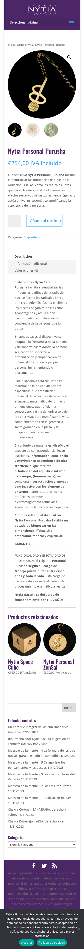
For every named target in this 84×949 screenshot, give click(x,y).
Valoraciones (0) (26, 270)
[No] (78, 929)
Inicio (11, 45)
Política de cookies (52, 942)
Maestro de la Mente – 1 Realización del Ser (39, 798)
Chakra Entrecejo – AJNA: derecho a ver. (36, 821)
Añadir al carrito (44, 220)
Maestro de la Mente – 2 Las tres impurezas (39, 786)
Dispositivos (25, 45)
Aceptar (26, 942)
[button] (69, 57)
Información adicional (31, 263)
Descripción (23, 256)
